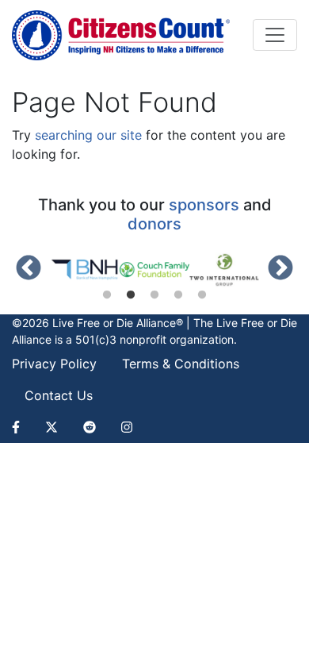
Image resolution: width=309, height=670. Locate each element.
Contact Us (59, 395)
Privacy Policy (54, 364)
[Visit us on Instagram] (127, 427)
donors (154, 223)
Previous (28, 269)
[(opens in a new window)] (85, 269)
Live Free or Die (256, 322)
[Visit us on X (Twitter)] (51, 427)
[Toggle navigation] (275, 35)
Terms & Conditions (180, 364)
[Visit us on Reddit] (90, 427)
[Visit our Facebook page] (22, 427)
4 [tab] (178, 295)
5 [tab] (202, 295)
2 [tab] (131, 295)
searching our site (88, 135)
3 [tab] (154, 295)
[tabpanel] (85, 269)
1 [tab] (107, 295)
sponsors (204, 204)
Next (280, 269)
